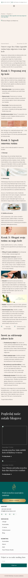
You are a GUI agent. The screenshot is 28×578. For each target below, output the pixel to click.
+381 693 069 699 (6, 2)
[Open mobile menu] (14, 6)
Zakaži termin (14, 500)
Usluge (4, 521)
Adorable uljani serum (15, 290)
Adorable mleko (11, 164)
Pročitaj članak (6, 456)
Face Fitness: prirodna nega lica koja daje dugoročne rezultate (14, 469)
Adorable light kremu (16, 199)
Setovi (4, 544)
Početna (3, 13)
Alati (3, 547)
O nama (4, 527)
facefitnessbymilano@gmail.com (20, 2)
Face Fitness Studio (8, 550)
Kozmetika (5, 524)
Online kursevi (6, 530)
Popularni (9, 13)
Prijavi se (14, 565)
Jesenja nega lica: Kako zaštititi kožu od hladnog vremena (14, 451)
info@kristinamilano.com (8, 511)
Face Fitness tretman (17, 266)
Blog (3, 533)
